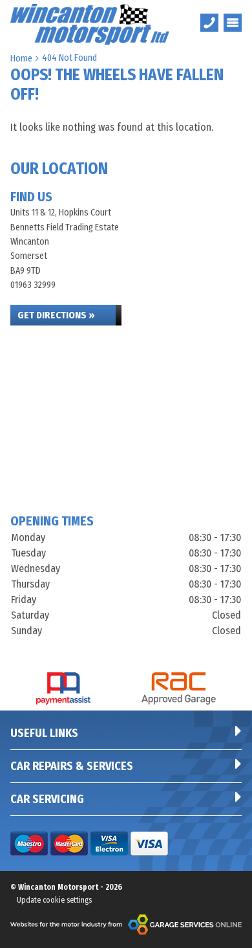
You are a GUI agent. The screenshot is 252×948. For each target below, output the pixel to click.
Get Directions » (56, 315)
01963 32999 (33, 285)
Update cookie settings (54, 900)
